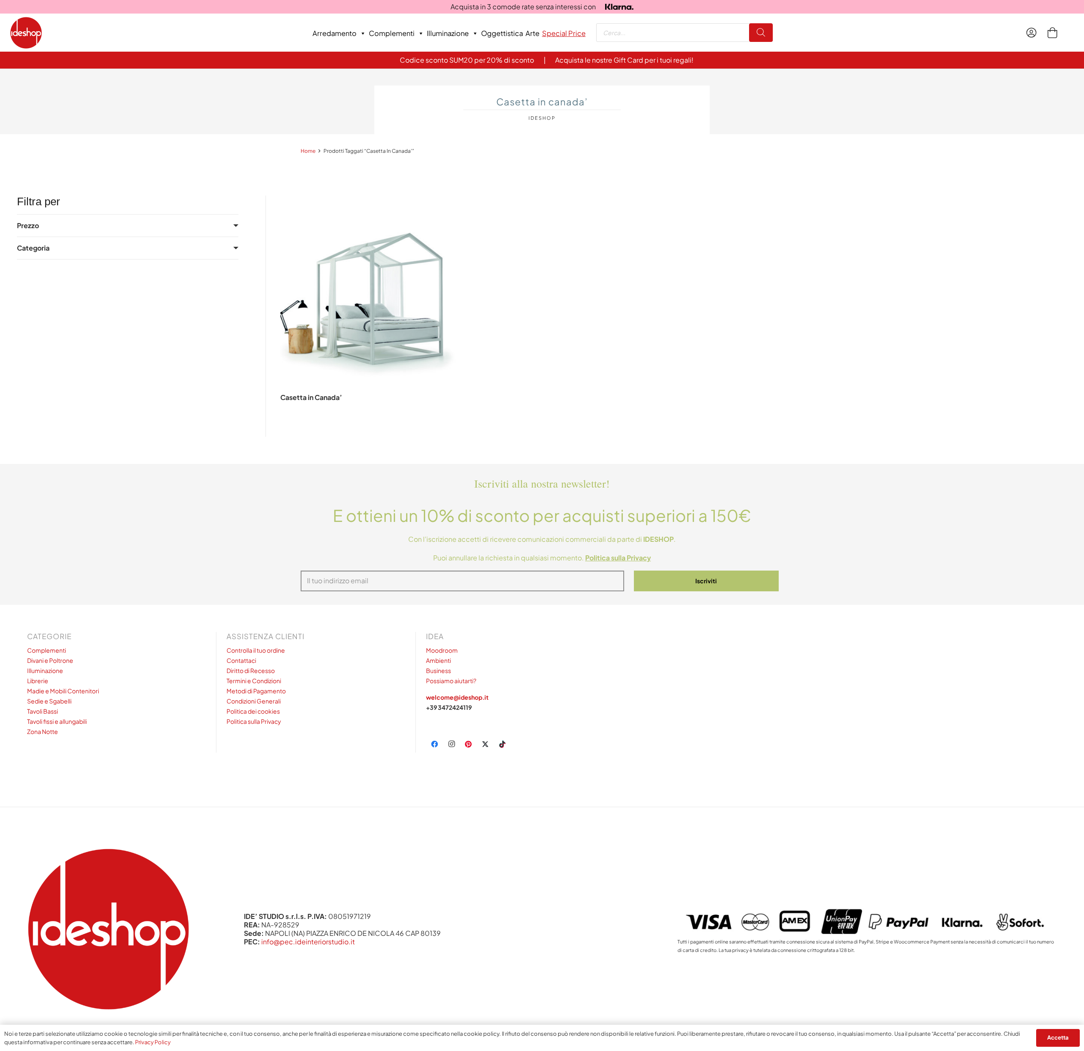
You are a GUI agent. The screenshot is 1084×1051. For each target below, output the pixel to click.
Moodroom (442, 650)
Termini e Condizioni (254, 680)
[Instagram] (451, 744)
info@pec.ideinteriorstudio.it (308, 941)
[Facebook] (434, 744)
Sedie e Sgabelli (49, 701)
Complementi (392, 33)
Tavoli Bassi (42, 711)
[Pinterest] (468, 744)
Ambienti (438, 660)
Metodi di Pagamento (256, 691)
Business (438, 670)
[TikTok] (502, 744)
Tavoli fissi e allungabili (57, 721)
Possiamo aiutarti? (451, 680)
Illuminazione (448, 33)
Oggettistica (502, 33)
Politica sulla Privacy (254, 721)
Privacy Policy (153, 1042)
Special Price (564, 33)
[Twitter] (485, 744)
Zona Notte (42, 731)
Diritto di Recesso (251, 670)
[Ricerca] (761, 32)
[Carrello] (1052, 33)
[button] (373, 428)
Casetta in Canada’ (311, 397)
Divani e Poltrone (50, 660)
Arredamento (334, 33)
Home (308, 151)
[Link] (1033, 32)
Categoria (33, 247)
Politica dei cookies (253, 711)
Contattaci (241, 660)
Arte (532, 33)
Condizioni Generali (254, 701)
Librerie (37, 680)
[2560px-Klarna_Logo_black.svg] (619, 7)
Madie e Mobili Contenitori (63, 691)
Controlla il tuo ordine (256, 650)
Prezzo (28, 225)
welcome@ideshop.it (457, 697)
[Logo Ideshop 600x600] (26, 33)
